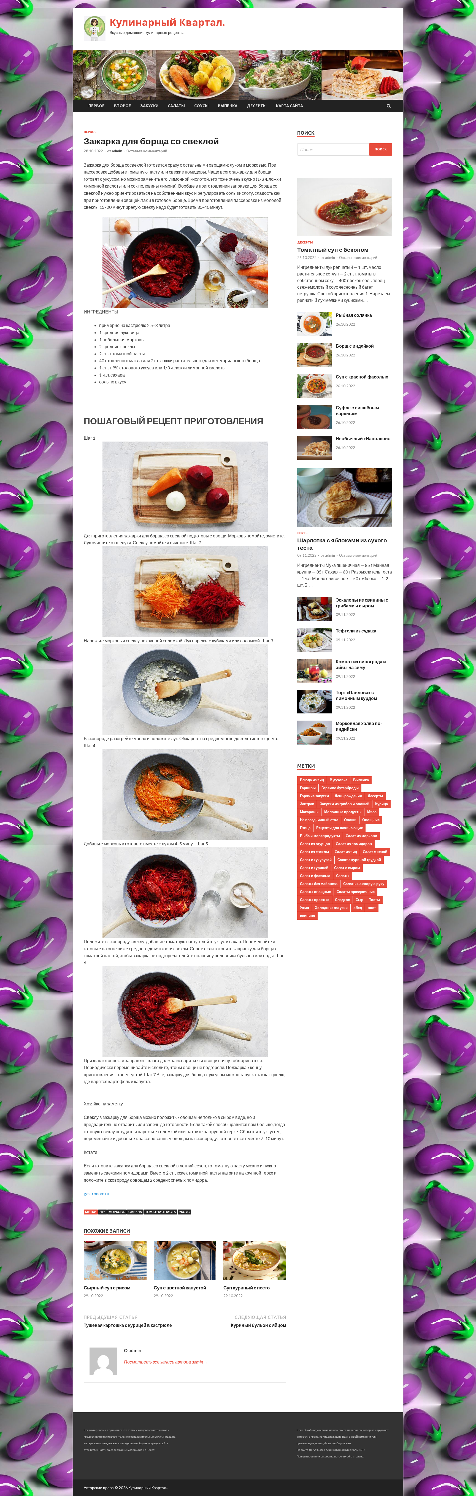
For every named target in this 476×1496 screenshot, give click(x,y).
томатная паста (160, 1212)
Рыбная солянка (354, 315)
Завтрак (307, 804)
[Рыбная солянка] (314, 334)
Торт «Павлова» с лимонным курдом (356, 695)
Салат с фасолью (315, 875)
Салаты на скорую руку (363, 883)
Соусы (201, 106)
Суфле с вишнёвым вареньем (357, 410)
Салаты (176, 106)
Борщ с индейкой (355, 345)
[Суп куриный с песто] (254, 1281)
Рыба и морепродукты (320, 836)
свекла (135, 1212)
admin (117, 151)
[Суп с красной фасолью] (314, 396)
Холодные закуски (331, 907)
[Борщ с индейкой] (314, 365)
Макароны (309, 812)
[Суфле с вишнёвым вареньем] (314, 426)
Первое (96, 106)
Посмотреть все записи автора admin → (166, 1361)
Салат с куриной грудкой (359, 859)
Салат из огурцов (315, 844)
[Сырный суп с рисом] (115, 1281)
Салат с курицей (314, 867)
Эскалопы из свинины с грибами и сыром (362, 602)
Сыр (359, 899)
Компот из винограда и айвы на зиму (361, 664)
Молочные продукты (342, 812)
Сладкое (342, 899)
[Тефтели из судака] (314, 650)
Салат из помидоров (354, 844)
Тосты (374, 899)
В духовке (338, 780)
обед (357, 907)
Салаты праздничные (356, 891)
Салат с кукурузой (316, 859)
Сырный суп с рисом (107, 1288)
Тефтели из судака (356, 630)
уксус (184, 1212)
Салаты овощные (315, 891)
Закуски (149, 106)
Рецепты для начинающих (339, 828)
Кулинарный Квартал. (167, 22)
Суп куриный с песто (246, 1288)
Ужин (304, 907)
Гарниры (308, 788)
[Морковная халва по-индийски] (314, 742)
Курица (381, 804)
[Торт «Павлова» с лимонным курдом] (314, 711)
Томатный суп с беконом (333, 249)
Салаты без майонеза (318, 883)
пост (372, 907)
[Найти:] (344, 149)
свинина (307, 915)
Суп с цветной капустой (180, 1288)
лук (102, 1212)
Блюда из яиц (312, 780)
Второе (122, 106)
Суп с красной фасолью (362, 376)
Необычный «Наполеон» (363, 438)
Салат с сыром (347, 867)
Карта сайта (289, 106)
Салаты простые (314, 899)
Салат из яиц (346, 852)
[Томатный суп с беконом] (344, 237)
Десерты (257, 106)
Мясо (372, 812)
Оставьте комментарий (146, 151)
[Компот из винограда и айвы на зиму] (314, 680)
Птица (305, 828)
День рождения (348, 796)
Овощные (371, 820)
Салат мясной (375, 852)
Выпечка (227, 106)
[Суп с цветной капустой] (185, 1281)
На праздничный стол (319, 820)
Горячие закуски (314, 796)
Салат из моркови (361, 836)
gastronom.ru (96, 1193)
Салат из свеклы (314, 852)
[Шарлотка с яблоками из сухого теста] (344, 528)
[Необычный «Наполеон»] (314, 458)
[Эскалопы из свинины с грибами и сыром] (314, 619)
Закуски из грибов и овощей (344, 804)
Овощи (350, 820)
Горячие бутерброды (340, 788)
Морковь (117, 1212)
